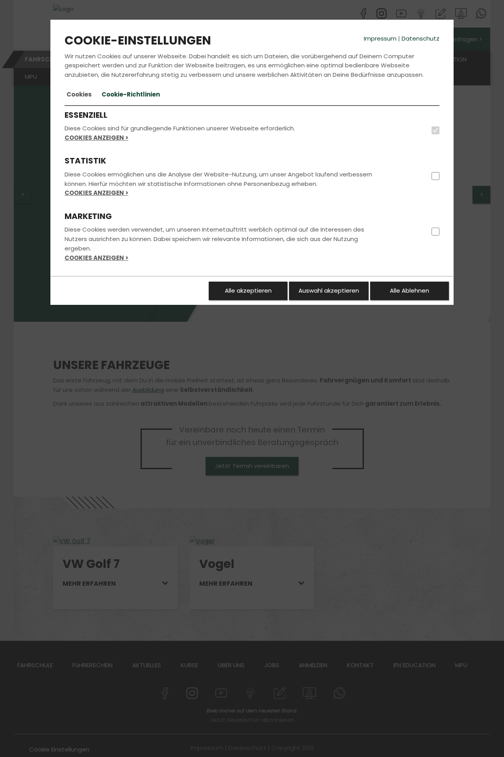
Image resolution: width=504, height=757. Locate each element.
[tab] (79, 94)
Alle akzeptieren (248, 290)
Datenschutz (420, 38)
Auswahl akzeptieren (328, 290)
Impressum (380, 38)
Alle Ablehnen (409, 290)
